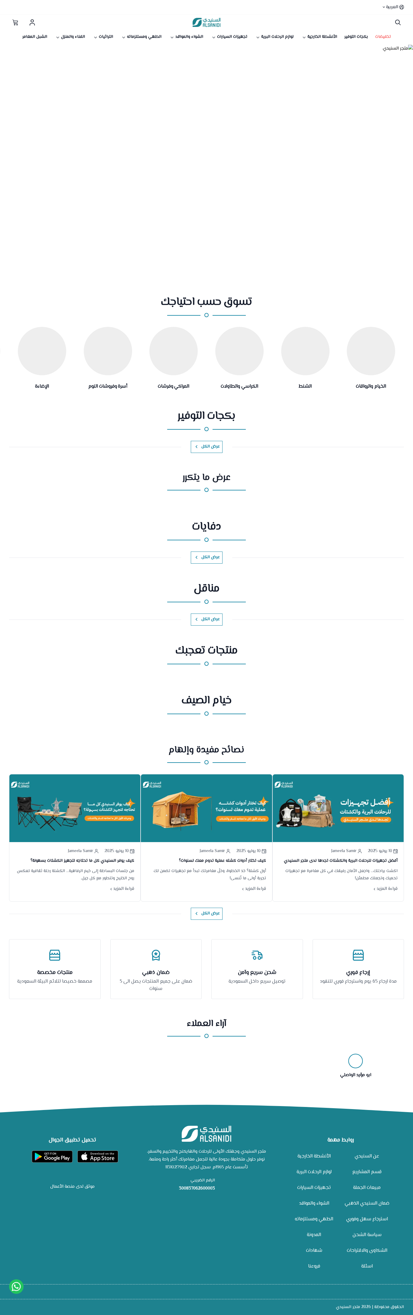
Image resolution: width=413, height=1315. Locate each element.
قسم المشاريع (367, 1172)
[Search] (396, 22)
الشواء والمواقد (314, 1203)
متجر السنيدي (348, 1307)
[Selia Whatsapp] (16, 1286)
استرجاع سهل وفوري (367, 1219)
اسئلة (367, 1266)
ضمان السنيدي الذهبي (367, 1203)
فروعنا (314, 1266)
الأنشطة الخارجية (314, 1156)
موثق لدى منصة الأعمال (72, 1186)
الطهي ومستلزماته (314, 1219)
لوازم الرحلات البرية (314, 1172)
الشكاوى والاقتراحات (367, 1251)
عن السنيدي (367, 1156)
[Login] (32, 22)
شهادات (314, 1251)
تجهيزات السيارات (314, 1188)
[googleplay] (52, 1157)
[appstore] (97, 1157)
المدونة (314, 1235)
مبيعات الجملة (367, 1188)
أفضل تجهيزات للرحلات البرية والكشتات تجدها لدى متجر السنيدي (341, 861)
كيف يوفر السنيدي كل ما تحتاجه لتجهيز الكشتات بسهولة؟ (82, 861)
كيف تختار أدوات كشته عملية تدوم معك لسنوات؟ (222, 861)
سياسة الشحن (367, 1235)
